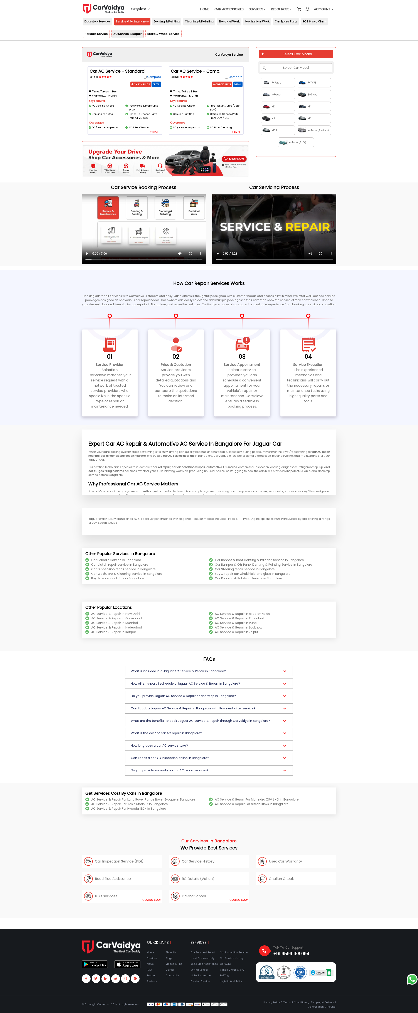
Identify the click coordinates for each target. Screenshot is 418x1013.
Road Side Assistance (204, 964)
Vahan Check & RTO (232, 969)
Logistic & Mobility (231, 981)
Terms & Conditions (295, 1002)
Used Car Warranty (202, 958)
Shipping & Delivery (322, 1002)
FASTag (224, 975)
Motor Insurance (200, 975)
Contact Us (173, 975)
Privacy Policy (271, 1002)
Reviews (152, 981)
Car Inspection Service (234, 952)
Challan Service (200, 981)
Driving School (199, 969)
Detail (156, 84)
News (150, 964)
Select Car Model (297, 54)
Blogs (169, 958)
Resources (280, 9)
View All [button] (154, 132)
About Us (171, 952)
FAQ (149, 969)
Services (256, 9)
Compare (154, 77)
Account (322, 9)
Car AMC (225, 964)
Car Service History (231, 958)
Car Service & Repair (203, 952)
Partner (151, 975)
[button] (299, 7)
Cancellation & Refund (321, 1006)
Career (170, 969)
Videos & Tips (174, 964)
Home (204, 9)
